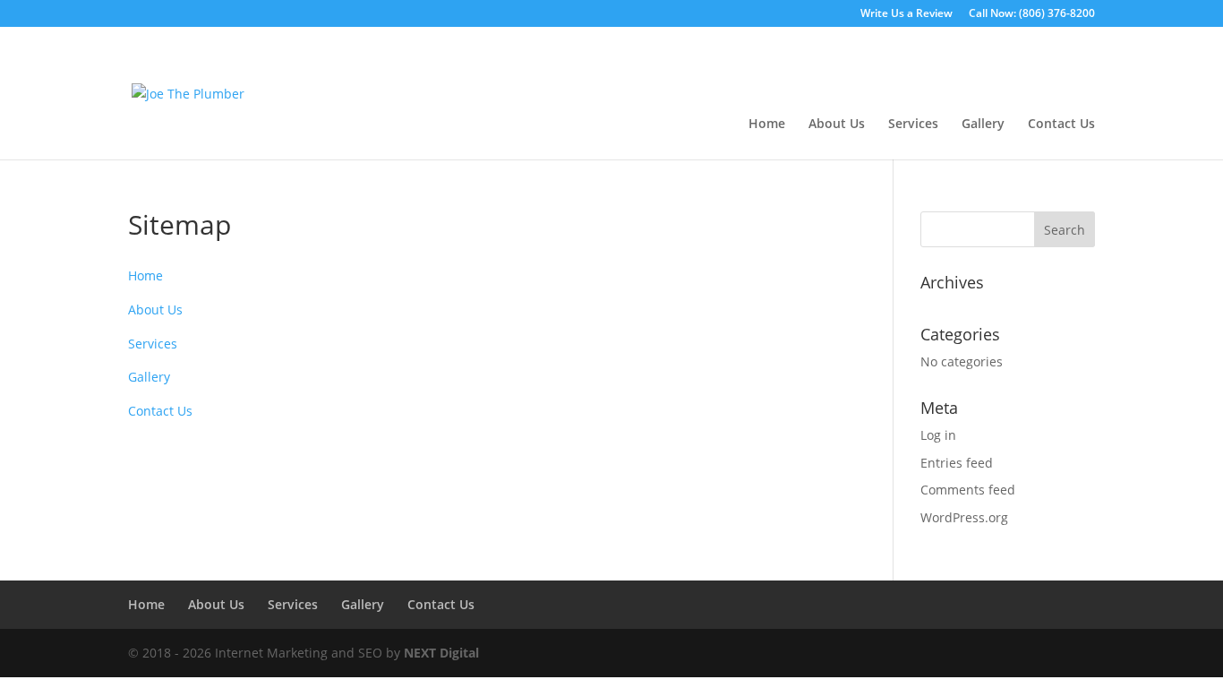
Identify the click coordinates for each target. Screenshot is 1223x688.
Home (766, 124)
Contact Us (1061, 124)
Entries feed (956, 462)
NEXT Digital (441, 652)
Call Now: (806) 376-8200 (1032, 14)
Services (913, 124)
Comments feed (967, 489)
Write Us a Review (906, 14)
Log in (938, 434)
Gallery (983, 124)
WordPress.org (964, 517)
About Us (836, 124)
